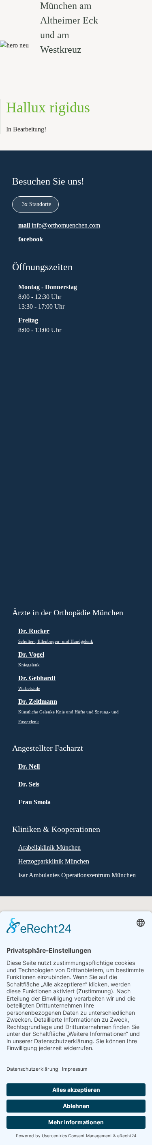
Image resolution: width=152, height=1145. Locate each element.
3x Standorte (36, 204)
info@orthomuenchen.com (66, 225)
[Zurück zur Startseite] (76, 20)
